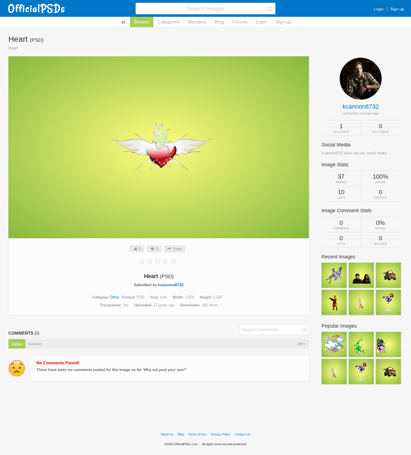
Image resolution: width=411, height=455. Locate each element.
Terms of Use (197, 434)
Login (379, 9)
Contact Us (242, 434)
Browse (141, 22)
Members (197, 22)
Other (114, 297)
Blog (219, 22)
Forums (239, 22)
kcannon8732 (171, 285)
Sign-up (397, 9)
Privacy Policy (220, 434)
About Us (167, 434)
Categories (168, 22)
